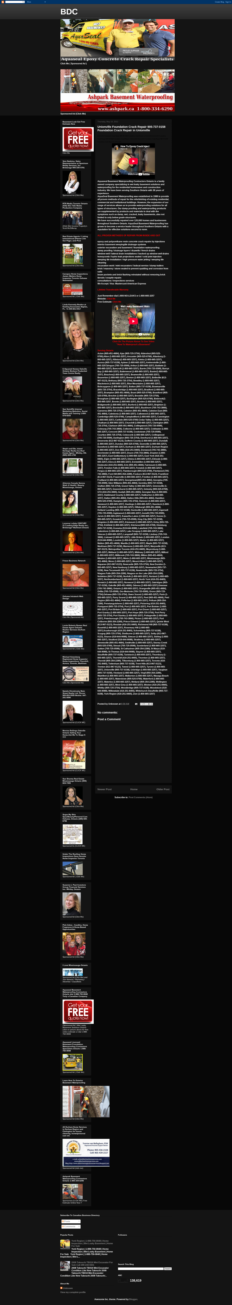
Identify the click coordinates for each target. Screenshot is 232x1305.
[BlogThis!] (144, 704)
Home (134, 789)
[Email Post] (136, 704)
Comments (69, 1226)
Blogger (133, 1299)
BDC (69, 11)
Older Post (162, 789)
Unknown (68, 1288)
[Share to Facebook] (149, 704)
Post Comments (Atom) (141, 797)
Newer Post (104, 789)
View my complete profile (73, 1292)
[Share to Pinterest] (151, 704)
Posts (67, 1221)
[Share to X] (146, 704)
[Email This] (141, 704)
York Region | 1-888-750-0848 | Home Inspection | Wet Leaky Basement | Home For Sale (92, 1243)
